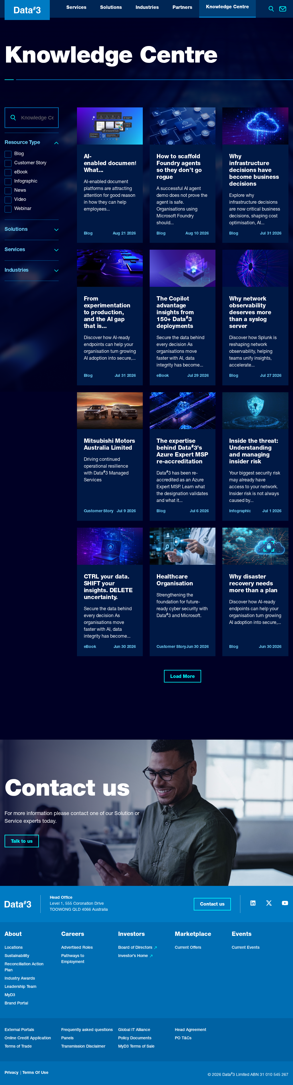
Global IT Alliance (134, 1030)
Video (20, 200)
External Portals (19, 1030)
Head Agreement (190, 1030)
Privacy (11, 1073)
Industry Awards (20, 979)
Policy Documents (134, 1038)
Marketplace (193, 935)
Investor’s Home (133, 956)
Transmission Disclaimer (83, 1047)
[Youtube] (285, 906)
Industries (147, 8)
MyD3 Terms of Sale (136, 1047)
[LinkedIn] (253, 906)
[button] (212, 904)
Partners (182, 8)
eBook (20, 172)
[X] (269, 906)
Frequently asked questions (87, 1030)
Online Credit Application (28, 1038)
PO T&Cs (183, 1038)
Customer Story (30, 163)
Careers (72, 935)
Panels (67, 1038)
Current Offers (188, 948)
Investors (131, 935)
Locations (14, 948)
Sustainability (17, 956)
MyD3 (10, 995)
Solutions (111, 8)
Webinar (22, 209)
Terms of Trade (18, 1047)
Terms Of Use (35, 1073)
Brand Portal (16, 1004)
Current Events (246, 948)
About (13, 935)
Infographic (25, 181)
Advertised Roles (77, 948)
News (20, 191)
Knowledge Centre (227, 7)
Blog (19, 154)
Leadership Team (20, 987)
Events (242, 935)
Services (76, 8)
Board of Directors (135, 948)
